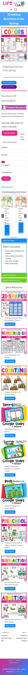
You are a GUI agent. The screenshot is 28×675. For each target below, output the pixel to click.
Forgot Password (7, 187)
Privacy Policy (14, 662)
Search (18, 660)
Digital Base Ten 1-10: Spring (12, 430)
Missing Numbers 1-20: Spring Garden (13, 393)
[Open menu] (11, 10)
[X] (14, 665)
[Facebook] (11, 665)
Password (4, 155)
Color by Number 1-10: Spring (12, 356)
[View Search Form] (15, 9)
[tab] (12, 237)
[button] (5, 57)
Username (4, 147)
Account (10, 660)
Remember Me (7, 172)
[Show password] (3, 162)
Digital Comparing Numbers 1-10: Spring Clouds (12, 468)
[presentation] (7, 202)
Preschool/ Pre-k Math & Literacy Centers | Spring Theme (13, 545)
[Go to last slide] (2, 40)
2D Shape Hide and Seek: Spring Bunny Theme (13, 319)
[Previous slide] (2, 216)
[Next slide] (25, 40)
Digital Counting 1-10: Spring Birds (12, 507)
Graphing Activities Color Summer (7, 215)
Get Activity (7, 231)
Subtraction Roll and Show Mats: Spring (12, 583)
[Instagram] (17, 665)
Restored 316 (17, 671)
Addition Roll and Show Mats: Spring (13, 620)
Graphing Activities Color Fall (21, 214)
